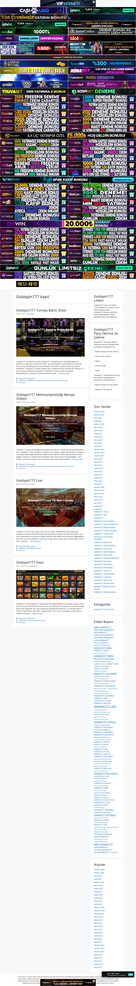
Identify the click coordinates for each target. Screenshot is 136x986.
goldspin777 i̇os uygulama (100, 746)
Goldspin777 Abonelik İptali (104, 583)
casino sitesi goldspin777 (103, 635)
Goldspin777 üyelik (100, 824)
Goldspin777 (98, 518)
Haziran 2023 (99, 493)
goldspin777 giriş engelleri (100, 709)
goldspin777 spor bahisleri (102, 793)
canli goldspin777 (100, 632)
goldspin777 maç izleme (103, 756)
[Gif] (68, 135)
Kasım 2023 (98, 478)
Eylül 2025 (98, 421)
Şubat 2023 (98, 506)
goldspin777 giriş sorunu (100, 716)
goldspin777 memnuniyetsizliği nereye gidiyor (44, 466)
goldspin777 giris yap (102, 703)
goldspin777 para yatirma (105, 773)
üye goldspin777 (114, 852)
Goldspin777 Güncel (105, 721)
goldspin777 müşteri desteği (100, 766)
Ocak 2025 (98, 433)
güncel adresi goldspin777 (103, 834)
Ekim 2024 (98, 443)
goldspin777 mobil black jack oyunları (103, 759)
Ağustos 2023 (99, 487)
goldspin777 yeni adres (102, 812)
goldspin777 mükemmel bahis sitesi (102, 763)
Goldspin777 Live (29, 480)
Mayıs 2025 (98, 427)
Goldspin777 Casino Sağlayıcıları (106, 524)
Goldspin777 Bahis (104, 655)
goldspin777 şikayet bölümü (100, 829)
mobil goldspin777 (101, 847)
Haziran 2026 (99, 415)
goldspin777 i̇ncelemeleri (101, 744)
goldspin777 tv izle (102, 802)
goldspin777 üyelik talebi (100, 827)
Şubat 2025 (98, 430)
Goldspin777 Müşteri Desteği (104, 527)
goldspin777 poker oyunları (100, 781)
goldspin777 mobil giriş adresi (103, 761)
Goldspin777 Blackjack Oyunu (105, 592)
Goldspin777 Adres (103, 648)
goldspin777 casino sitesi (104, 686)
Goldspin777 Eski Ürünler (103, 555)
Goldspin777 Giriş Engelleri (104, 521)
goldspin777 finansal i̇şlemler (101, 690)
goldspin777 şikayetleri (101, 832)
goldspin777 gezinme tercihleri (101, 693)
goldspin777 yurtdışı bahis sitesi (58, 380)
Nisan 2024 (98, 462)
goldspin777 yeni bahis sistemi (101, 817)
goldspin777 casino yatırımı (100, 688)
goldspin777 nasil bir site (102, 768)
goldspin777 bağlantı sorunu (102, 661)
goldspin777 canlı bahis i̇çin (100, 671)
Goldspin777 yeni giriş (101, 820)
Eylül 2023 (98, 484)
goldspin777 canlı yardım (101, 676)
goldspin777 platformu (101, 778)
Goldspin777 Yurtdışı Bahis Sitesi (41, 310)
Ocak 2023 (98, 509)
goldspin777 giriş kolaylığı (101, 714)
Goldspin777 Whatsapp (103, 810)
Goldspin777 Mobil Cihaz (103, 580)
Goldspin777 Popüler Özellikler (105, 530)
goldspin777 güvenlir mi (104, 734)
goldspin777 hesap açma (101, 737)
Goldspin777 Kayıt (30, 562)
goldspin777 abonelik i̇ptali (102, 645)
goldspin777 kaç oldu (101, 751)
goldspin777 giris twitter (102, 700)
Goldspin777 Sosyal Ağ (102, 571)
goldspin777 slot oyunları (100, 790)
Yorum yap (21, 382)
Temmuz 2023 (99, 490)
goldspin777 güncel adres (102, 725)
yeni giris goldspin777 (101, 852)
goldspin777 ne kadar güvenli (101, 770)
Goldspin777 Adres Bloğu (103, 567)
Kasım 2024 (98, 440)
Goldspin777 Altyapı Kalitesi (104, 574)
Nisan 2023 (98, 500)
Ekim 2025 (98, 418)
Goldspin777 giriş (23, 548)
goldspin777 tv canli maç (101, 797)
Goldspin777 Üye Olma (102, 561)
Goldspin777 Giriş (100, 515)
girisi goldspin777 (101, 640)
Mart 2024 (98, 465)
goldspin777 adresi (101, 650)
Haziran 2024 (99, 456)
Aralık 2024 (98, 437)
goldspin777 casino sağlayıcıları (101, 683)
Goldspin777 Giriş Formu (103, 564)
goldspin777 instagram (102, 742)
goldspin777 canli (112, 664)
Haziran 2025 (99, 424)
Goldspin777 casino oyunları (105, 681)
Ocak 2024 (98, 471)
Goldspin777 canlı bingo (25, 620)
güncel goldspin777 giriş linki (101, 839)
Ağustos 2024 (99, 449)
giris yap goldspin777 (101, 643)
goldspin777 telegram (100, 795)
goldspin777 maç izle (102, 754)
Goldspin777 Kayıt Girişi (103, 548)
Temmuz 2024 (99, 452)
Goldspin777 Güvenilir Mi (103, 732)
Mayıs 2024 (98, 459)
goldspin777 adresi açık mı (100, 653)
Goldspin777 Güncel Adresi (103, 727)
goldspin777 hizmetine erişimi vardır (102, 739)
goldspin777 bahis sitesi (104, 659)
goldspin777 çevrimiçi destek (101, 822)
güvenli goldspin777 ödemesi (101, 841)
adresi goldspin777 (102, 627)
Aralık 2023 (98, 474)
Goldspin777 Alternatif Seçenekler (106, 558)
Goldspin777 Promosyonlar (26, 378)
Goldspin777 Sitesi (101, 788)
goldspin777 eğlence (113, 688)
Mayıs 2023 (98, 496)
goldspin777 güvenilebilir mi (26, 380)
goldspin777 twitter (101, 805)
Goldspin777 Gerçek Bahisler (104, 545)
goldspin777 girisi (100, 698)
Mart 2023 (98, 503)
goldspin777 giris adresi (104, 695)
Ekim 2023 (98, 481)
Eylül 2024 (98, 446)
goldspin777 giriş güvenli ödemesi (102, 712)
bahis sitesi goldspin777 (104, 630)
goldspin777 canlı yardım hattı (101, 678)
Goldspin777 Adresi (101, 512)
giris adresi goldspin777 (104, 637)
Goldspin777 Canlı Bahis (101, 668)
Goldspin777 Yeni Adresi (105, 815)
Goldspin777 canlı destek (105, 673)
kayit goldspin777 (103, 844)
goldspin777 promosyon (102, 783)
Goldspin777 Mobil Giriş (103, 542)
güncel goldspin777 (101, 836)
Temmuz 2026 (99, 411)
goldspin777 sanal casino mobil (101, 785)
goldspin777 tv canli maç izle (104, 800)
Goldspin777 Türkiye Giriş (103, 534)
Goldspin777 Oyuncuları (103, 577)
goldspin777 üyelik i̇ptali (66, 466)
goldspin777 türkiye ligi (99, 807)
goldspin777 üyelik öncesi (113, 827)
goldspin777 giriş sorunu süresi (101, 719)
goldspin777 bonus (99, 664)
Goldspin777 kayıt (41, 380)
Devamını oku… (64, 373)
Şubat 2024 (98, 468)
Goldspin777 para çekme (101, 776)
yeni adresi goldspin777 (103, 850)
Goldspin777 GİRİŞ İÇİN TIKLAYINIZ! (68, 57)
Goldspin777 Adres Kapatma (104, 552)
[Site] (34, 98)
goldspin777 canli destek (101, 666)
